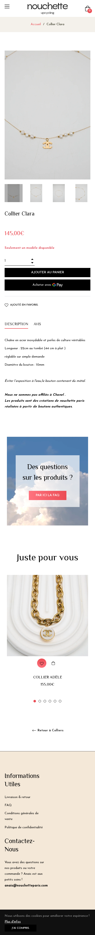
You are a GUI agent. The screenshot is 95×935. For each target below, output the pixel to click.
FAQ (8, 805)
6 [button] (60, 701)
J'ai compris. (21, 928)
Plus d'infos (13, 921)
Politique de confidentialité (24, 827)
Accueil (36, 24)
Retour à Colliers (50, 730)
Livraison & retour (17, 797)
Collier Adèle (47, 677)
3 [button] (45, 701)
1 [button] (34, 701)
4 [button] (50, 701)
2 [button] (40, 701)
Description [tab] (16, 324)
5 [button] (55, 701)
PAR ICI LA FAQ (47, 495)
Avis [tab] (38, 324)
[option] (47, 639)
